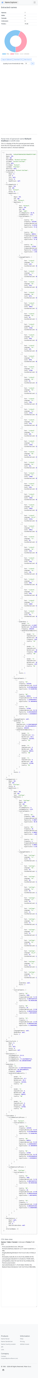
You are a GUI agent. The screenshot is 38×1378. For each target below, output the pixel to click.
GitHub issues (24, 1344)
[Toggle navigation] (34, 2)
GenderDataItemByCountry (29, 630)
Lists (2, 1349)
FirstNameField (11, 184)
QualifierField (11, 1041)
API (2, 1347)
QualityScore (10, 1053)
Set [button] (32, 63)
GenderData (22, 621)
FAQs (21, 1339)
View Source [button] (27, 59)
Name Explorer (11, 2)
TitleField (9, 172)
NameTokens (17, 202)
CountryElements (24, 216)
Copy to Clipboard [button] (7, 59)
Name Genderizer (7, 1341)
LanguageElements (24, 257)
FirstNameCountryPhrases (16, 1117)
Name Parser (5, 1339)
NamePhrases (12, 193)
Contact (9, 1357)
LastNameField (10, 779)
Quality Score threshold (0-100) (13, 63)
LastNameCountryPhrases (16, 1167)
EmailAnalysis (10, 1218)
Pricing (22, 1341)
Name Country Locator (8, 1344)
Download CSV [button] (18, 59)
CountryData (10, 1115)
